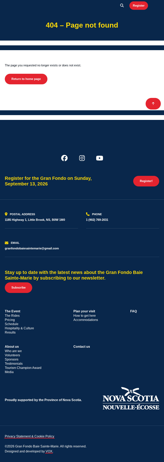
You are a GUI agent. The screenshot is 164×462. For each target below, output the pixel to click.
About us (12, 346)
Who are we (13, 351)
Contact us (81, 346)
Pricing (10, 320)
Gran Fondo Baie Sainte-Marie (19, 6)
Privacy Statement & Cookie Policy (29, 436)
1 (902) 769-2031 (97, 219)
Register (139, 5)
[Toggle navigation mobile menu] (155, 6)
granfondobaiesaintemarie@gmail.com (32, 248)
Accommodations (85, 320)
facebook (64, 158)
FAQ (133, 311)
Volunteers (12, 355)
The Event (12, 311)
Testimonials (14, 363)
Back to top (153, 104)
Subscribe (18, 287)
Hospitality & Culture (19, 328)
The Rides (12, 315)
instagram (82, 158)
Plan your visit (84, 311)
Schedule (11, 324)
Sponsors (11, 359)
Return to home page (26, 79)
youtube (99, 158)
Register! (146, 181)
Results (10, 332)
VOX (49, 451)
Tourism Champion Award (23, 367)
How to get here (84, 315)
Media (9, 372)
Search (122, 5)
